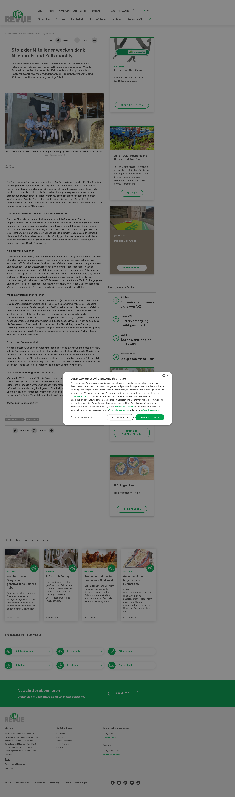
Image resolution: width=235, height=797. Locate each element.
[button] (81, 417)
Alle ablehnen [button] (120, 417)
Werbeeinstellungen (124, 406)
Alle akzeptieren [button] (150, 417)
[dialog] (117, 398)
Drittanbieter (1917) (80, 396)
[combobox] (163, 375)
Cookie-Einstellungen (119, 409)
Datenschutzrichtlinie (150, 409)
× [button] (167, 375)
